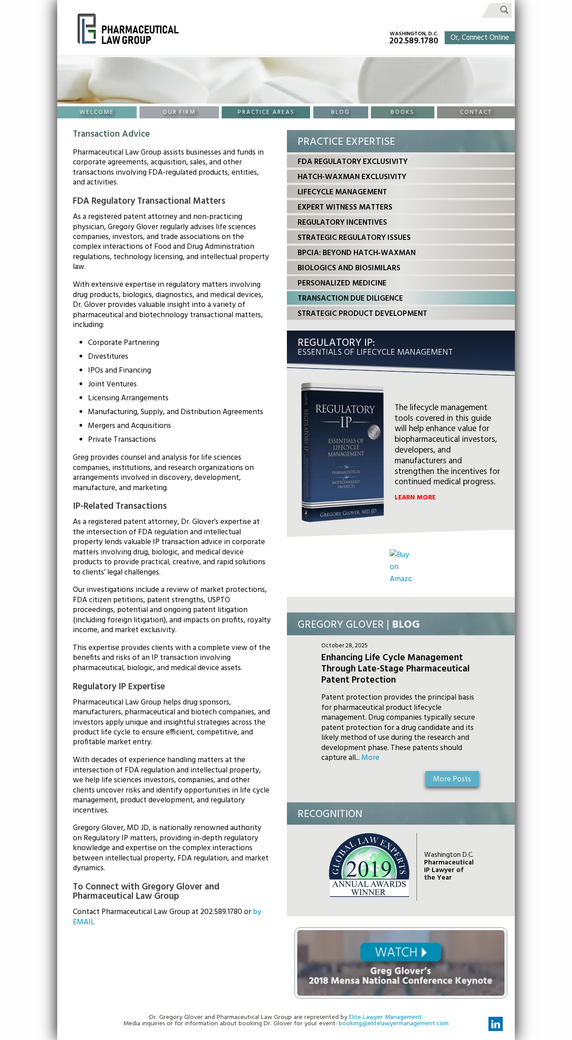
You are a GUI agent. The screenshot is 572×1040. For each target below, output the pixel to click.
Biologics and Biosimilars (349, 268)
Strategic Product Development (362, 314)
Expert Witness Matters (345, 207)
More (370, 758)
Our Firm (179, 112)
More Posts (452, 779)
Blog (340, 112)
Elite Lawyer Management (385, 1017)
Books (402, 112)
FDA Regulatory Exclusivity (353, 162)
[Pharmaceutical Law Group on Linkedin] (495, 1024)
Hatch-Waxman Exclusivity (352, 177)
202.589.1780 (413, 41)
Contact (476, 112)
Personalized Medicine (342, 283)
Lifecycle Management (342, 192)
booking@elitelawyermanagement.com (394, 1024)
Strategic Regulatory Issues (354, 238)
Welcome (97, 112)
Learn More (415, 497)
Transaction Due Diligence (350, 299)
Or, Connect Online (479, 38)
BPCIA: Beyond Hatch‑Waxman (357, 253)
